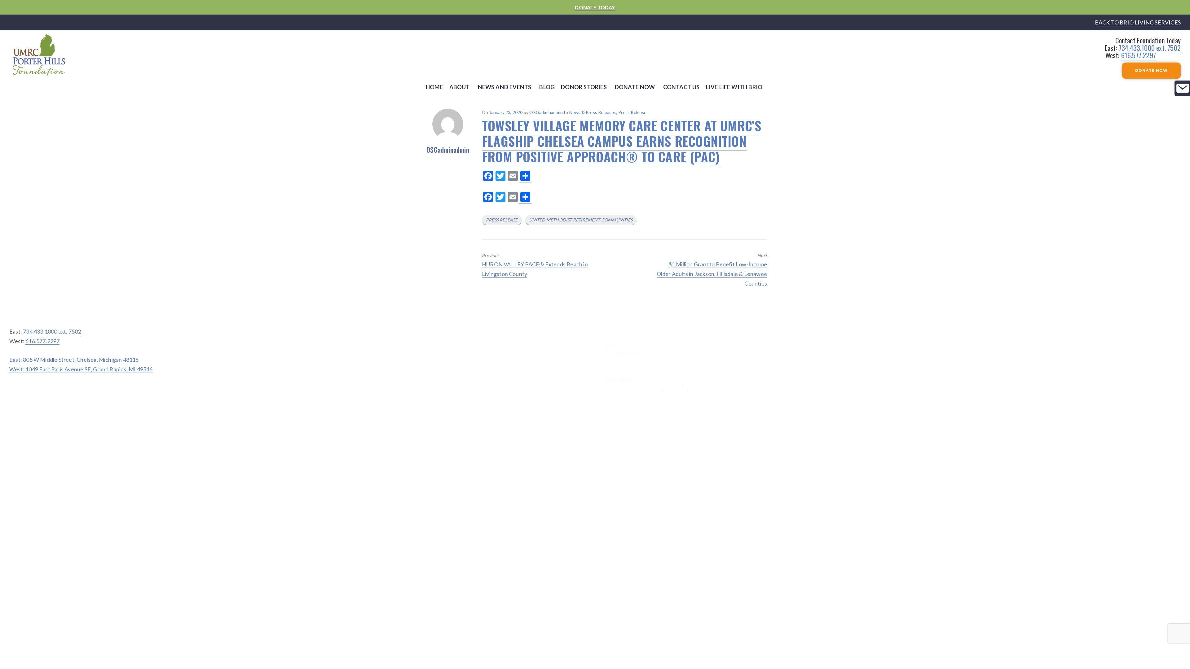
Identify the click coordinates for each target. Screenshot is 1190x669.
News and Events (504, 87)
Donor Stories (584, 87)
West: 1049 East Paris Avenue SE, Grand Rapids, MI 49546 (81, 369)
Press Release (632, 112)
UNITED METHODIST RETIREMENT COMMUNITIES (581, 219)
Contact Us (681, 87)
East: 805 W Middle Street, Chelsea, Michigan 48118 (74, 359)
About (459, 87)
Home (434, 87)
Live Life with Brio (734, 87)
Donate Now (635, 87)
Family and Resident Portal (1136, 316)
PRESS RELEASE (502, 219)
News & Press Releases (592, 112)
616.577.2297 (1138, 55)
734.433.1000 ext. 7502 (1150, 48)
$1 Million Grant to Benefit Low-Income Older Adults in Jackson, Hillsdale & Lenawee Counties (712, 274)
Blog (547, 87)
